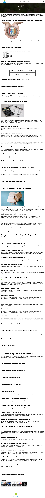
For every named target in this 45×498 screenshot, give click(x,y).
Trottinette (24, 1)
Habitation (20, 1)
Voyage (28, 1)
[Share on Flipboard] (22, 9)
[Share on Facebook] (19, 9)
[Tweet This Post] (21, 9)
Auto (16, 1)
